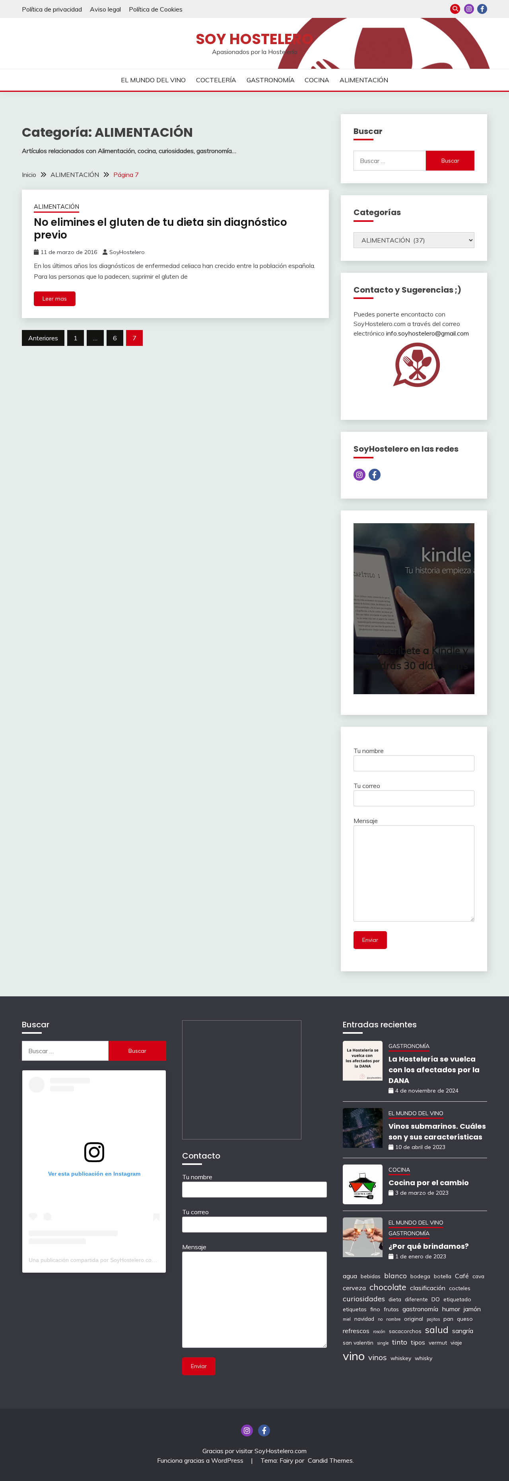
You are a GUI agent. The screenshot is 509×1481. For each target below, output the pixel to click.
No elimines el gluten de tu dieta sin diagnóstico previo (160, 229)
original (413, 1318)
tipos (418, 1342)
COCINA (317, 80)
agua (350, 1276)
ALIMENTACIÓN (364, 80)
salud (437, 1329)
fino (375, 1309)
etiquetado (457, 1299)
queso (465, 1318)
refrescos (356, 1331)
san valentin (358, 1342)
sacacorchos (405, 1331)
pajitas (433, 1319)
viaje (456, 1342)
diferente (416, 1299)
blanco (395, 1275)
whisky (423, 1358)
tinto (399, 1341)
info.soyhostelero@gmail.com (427, 333)
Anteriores (43, 338)
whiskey (400, 1358)
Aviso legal (105, 9)
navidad (364, 1318)
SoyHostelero (127, 252)
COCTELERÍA (216, 80)
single (383, 1343)
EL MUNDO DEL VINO (153, 80)
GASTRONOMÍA (271, 80)
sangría (462, 1331)
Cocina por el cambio (429, 1183)
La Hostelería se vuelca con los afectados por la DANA (434, 1069)
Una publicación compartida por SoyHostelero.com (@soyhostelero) (114, 1260)
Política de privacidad (52, 9)
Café (462, 1276)
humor (451, 1309)
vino (354, 1356)
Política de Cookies (156, 9)
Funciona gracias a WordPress (201, 1460)
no (380, 1319)
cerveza (354, 1288)
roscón (379, 1331)
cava (478, 1276)
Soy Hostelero (254, 39)
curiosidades (364, 1298)
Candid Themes (330, 1460)
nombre (393, 1319)
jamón (472, 1309)
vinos (377, 1357)
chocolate (387, 1287)
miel (347, 1319)
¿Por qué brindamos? (429, 1246)
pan (448, 1318)
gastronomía (420, 1309)
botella (442, 1276)
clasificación (427, 1288)
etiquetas (355, 1309)
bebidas (371, 1276)
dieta (395, 1299)
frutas (391, 1309)
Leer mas (55, 298)
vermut (438, 1342)
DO (435, 1299)
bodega (420, 1276)
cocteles (459, 1288)
